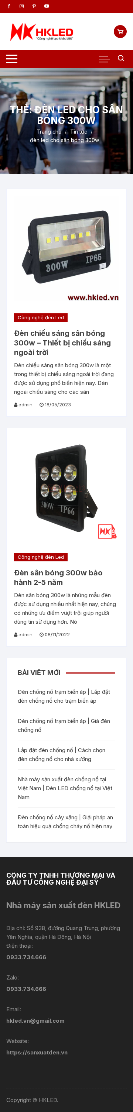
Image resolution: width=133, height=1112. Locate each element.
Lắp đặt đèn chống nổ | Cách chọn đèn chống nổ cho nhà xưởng (61, 754)
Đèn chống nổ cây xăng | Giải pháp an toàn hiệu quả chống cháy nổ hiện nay (65, 822)
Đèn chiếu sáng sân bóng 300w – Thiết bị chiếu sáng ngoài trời (62, 343)
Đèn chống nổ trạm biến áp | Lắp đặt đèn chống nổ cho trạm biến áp (64, 696)
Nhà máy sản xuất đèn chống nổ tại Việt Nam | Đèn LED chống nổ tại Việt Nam (65, 788)
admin (25, 404)
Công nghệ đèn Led (41, 317)
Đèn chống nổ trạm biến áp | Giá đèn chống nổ (64, 725)
